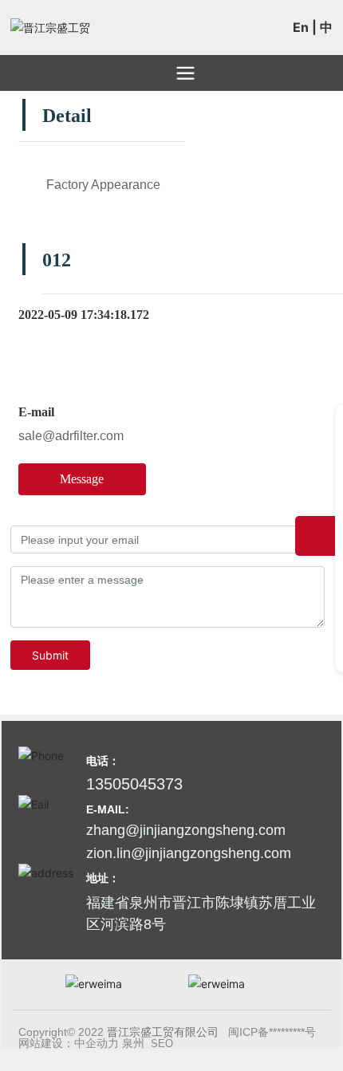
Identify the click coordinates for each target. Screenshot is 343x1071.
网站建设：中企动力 (68, 1043)
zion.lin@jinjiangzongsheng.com (188, 853)
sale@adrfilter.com (71, 436)
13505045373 (134, 784)
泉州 (133, 1043)
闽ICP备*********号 (272, 1032)
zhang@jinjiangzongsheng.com (186, 830)
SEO (162, 1043)
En (301, 27)
